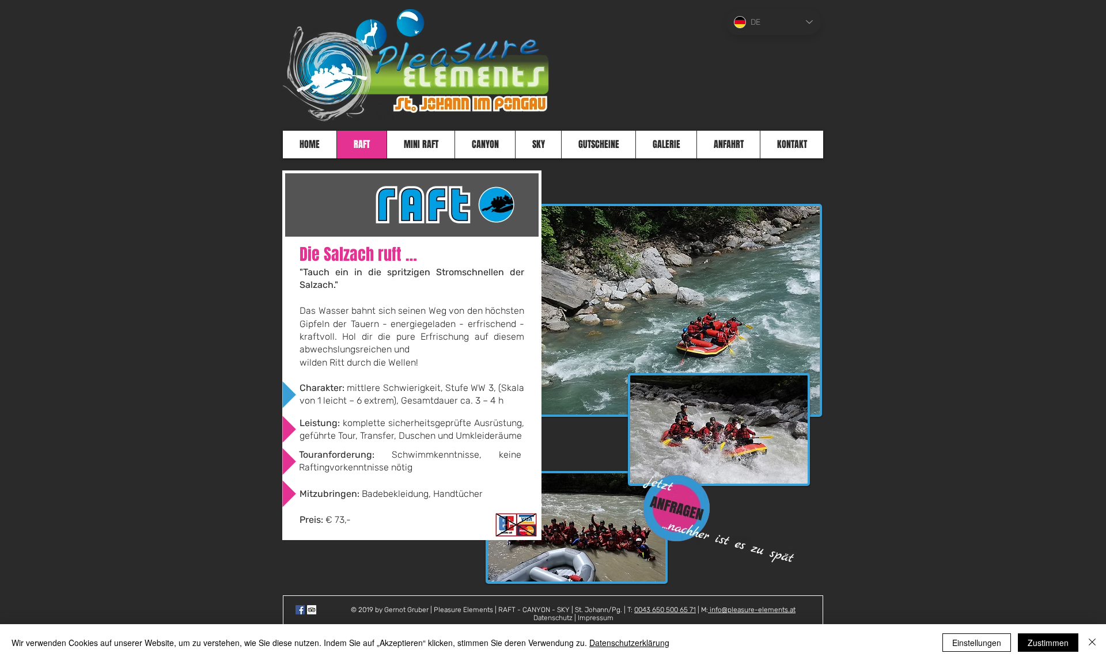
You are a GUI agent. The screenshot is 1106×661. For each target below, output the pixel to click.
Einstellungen (976, 642)
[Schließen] (1092, 642)
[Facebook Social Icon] (300, 609)
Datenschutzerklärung (629, 642)
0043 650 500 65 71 (665, 610)
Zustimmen (1048, 642)
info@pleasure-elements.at (752, 610)
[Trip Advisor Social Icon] (311, 609)
